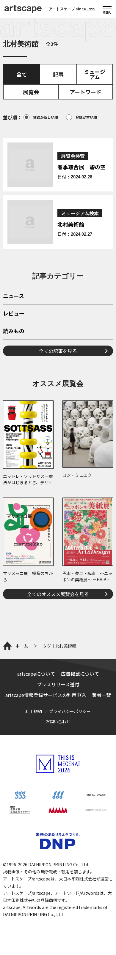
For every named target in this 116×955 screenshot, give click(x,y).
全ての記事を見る (58, 350)
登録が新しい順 (45, 117)
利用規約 (33, 711)
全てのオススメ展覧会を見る (58, 594)
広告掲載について (80, 673)
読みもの (13, 331)
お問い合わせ (58, 721)
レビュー (13, 314)
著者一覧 (101, 695)
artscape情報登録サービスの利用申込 (45, 695)
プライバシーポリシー (70, 711)
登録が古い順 (86, 117)
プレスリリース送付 (58, 684)
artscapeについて (36, 673)
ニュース (13, 296)
